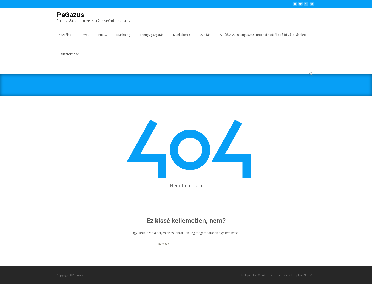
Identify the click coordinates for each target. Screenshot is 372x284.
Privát (85, 35)
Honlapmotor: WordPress (256, 275)
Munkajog (123, 35)
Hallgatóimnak (69, 54)
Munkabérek (181, 35)
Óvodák (205, 35)
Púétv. (102, 35)
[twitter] (300, 5)
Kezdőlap (65, 35)
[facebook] (295, 5)
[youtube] (312, 5)
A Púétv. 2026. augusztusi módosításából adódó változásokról (263, 35)
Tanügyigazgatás (151, 35)
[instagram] (306, 5)
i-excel (285, 275)
